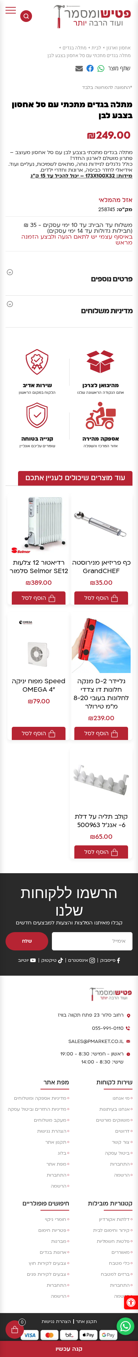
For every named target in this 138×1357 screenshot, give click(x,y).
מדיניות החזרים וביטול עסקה (37, 1109)
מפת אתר (56, 1164)
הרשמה (122, 1175)
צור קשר (121, 1142)
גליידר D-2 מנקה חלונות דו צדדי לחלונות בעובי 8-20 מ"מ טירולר (101, 694)
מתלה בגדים (74, 47)
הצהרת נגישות (51, 1131)
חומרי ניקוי (55, 1219)
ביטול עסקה (117, 1153)
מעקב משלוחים (50, 1120)
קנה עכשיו (69, 1349)
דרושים (122, 1131)
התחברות (120, 1164)
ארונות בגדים (53, 1252)
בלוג (62, 1153)
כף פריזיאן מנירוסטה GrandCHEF (101, 566)
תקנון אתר (55, 1142)
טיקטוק (49, 960)
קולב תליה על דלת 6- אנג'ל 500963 (101, 820)
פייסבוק (108, 960)
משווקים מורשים (113, 1120)
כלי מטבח (119, 1263)
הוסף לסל (96, 598)
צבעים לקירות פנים (46, 1274)
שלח (27, 941)
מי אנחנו (121, 1098)
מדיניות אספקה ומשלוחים (40, 1098)
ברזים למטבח (115, 1274)
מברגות (58, 1241)
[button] (131, 1302)
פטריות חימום (52, 1230)
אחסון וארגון (118, 47)
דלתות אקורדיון (114, 1219)
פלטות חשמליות (113, 1241)
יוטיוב (23, 960)
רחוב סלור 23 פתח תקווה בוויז (91, 1015)
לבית (96, 47)
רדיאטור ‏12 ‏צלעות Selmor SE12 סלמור (39, 566)
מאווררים (121, 1252)
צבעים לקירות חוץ (47, 1263)
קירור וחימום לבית (111, 1230)
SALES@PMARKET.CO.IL (96, 1041)
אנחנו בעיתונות (114, 1109)
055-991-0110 (108, 1028)
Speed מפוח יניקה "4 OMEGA (39, 685)
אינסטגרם (78, 960)
